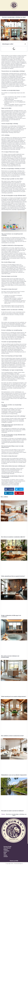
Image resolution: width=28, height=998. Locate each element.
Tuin (5, 853)
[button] (14, 13)
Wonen (3, 814)
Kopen (5, 852)
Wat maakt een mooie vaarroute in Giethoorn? (12, 810)
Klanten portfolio (14, 860)
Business (6, 849)
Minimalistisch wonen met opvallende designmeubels (14, 775)
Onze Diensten (7, 848)
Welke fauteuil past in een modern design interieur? (13, 696)
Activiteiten (6, 850)
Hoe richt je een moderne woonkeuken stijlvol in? (13, 536)
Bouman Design (7, 846)
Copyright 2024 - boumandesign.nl (14, 863)
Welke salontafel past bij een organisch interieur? (13, 576)
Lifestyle (6, 856)
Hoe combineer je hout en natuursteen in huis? (12, 735)
